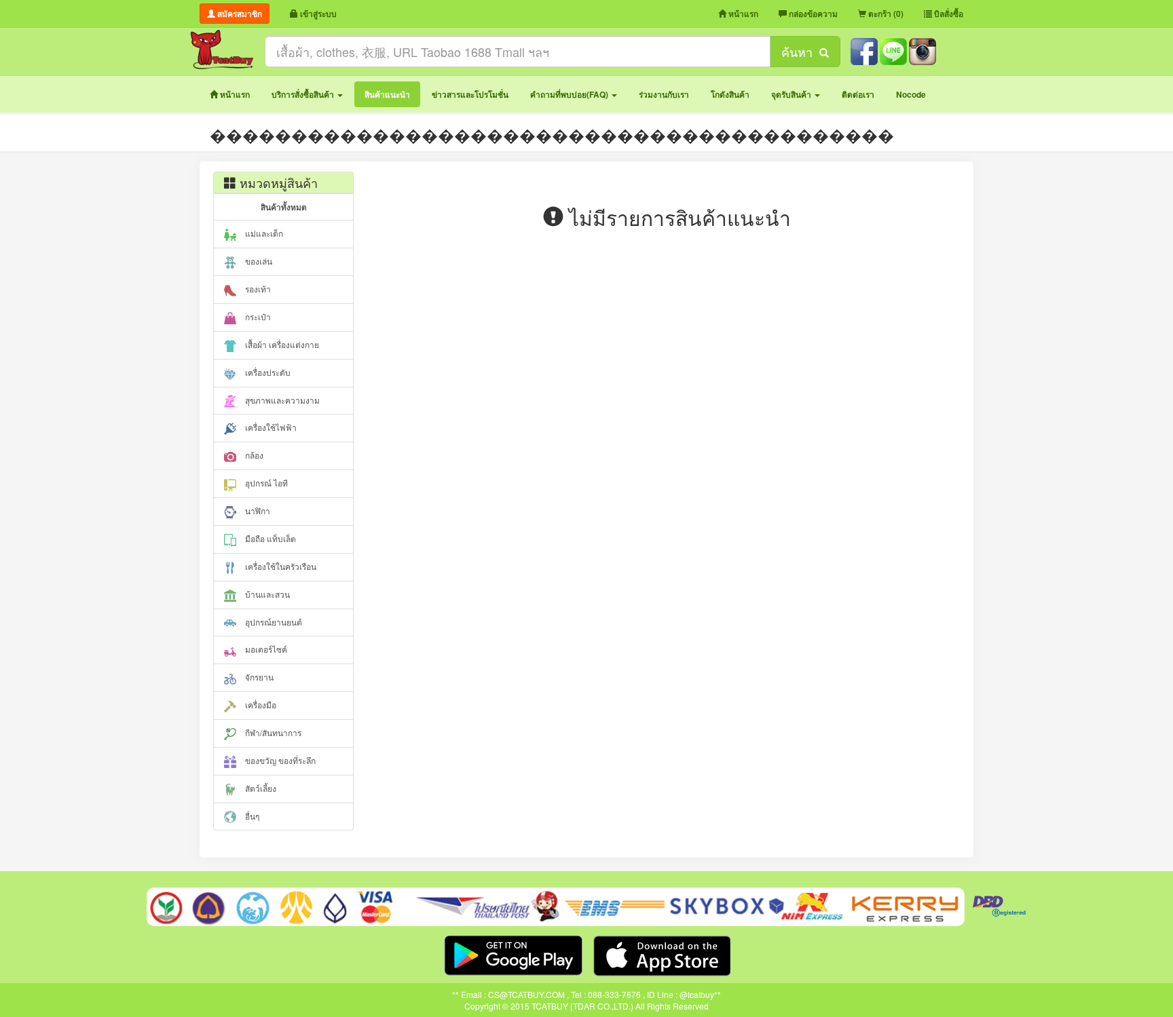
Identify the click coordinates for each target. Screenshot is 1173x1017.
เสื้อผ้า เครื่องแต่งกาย (281, 344)
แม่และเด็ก (263, 233)
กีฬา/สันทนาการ (272, 732)
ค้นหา (800, 51)
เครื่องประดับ (267, 372)
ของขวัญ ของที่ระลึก (279, 760)
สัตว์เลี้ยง (259, 788)
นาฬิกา (256, 510)
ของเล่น (257, 261)
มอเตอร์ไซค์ (265, 649)
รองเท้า (257, 288)
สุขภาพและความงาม (281, 400)
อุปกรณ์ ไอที (265, 482)
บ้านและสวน (266, 594)
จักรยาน (258, 677)
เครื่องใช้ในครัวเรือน (279, 566)
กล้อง (253, 455)
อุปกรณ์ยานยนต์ (272, 622)
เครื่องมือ (259, 704)
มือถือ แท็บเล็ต (269, 538)
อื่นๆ (251, 816)
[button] (307, 94)
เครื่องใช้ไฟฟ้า (270, 427)
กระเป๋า (257, 316)
